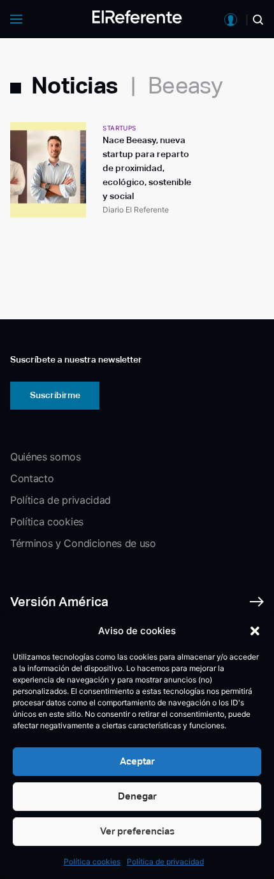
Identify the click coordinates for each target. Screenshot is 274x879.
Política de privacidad (165, 861)
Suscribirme (55, 395)
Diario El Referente (136, 209)
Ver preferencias (137, 831)
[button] (255, 631)
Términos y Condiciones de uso (83, 543)
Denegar (137, 796)
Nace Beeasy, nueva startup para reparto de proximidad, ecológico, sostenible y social (147, 168)
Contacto (32, 478)
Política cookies (92, 861)
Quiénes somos (45, 456)
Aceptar (137, 761)
